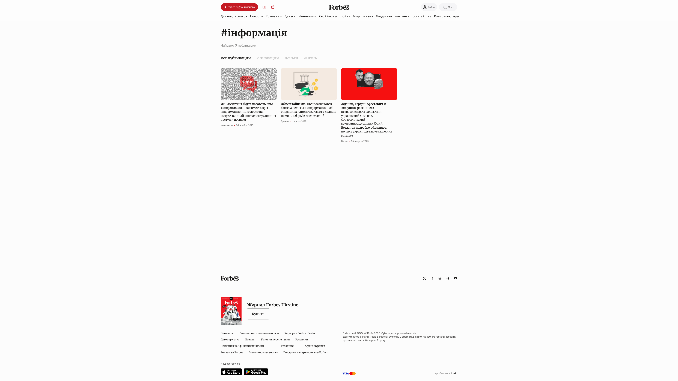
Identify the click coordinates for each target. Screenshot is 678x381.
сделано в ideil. (445, 373)
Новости (256, 16)
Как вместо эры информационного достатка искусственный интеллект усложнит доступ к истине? (248, 112)
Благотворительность (263, 352)
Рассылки (301, 339)
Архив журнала (315, 345)
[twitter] (424, 278)
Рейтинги (402, 16)
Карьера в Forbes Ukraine (300, 333)
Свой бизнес (328, 16)
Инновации (307, 16)
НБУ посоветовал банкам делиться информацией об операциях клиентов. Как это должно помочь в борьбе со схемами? (309, 109)
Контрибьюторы (446, 16)
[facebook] (432, 278)
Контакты (227, 333)
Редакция (287, 345)
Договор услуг (230, 339)
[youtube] (455, 278)
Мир (356, 16)
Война (345, 16)
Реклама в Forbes (232, 352)
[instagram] (440, 278)
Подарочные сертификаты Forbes (305, 352)
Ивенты (250, 339)
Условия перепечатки (275, 339)
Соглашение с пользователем (259, 333)
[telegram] (448, 278)
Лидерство (384, 16)
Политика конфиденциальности (242, 345)
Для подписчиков (234, 16)
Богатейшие (421, 16)
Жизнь (367, 16)
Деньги (290, 16)
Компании (274, 16)
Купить (258, 314)
